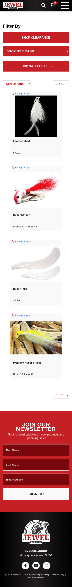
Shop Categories (34, 66)
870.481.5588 (36, 550)
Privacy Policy (60, 574)
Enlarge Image (23, 93)
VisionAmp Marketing (41, 574)
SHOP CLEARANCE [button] (36, 37)
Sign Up (36, 494)
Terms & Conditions (36, 577)
